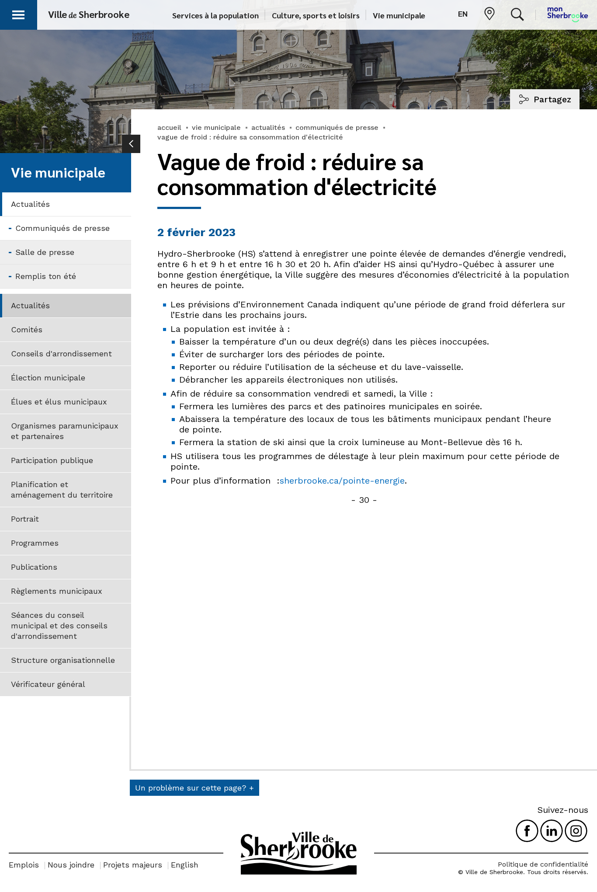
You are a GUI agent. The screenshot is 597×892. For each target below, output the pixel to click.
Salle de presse (44, 252)
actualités (268, 127)
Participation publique (52, 460)
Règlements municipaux (56, 591)
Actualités (30, 204)
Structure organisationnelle (63, 660)
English (184, 864)
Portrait (25, 518)
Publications (34, 566)
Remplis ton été (45, 276)
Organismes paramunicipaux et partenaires (64, 431)
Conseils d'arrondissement (61, 353)
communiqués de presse (336, 127)
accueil (169, 127)
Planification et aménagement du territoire (62, 489)
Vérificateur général (48, 684)
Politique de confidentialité (543, 864)
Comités (26, 329)
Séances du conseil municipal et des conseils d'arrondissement (59, 625)
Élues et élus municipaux (59, 401)
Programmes (35, 542)
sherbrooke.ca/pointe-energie (342, 480)
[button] (18, 13)
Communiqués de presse (62, 228)
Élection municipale (48, 377)
